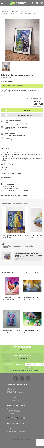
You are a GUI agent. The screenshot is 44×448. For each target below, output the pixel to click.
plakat (21, 195)
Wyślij (29, 367)
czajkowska (15, 195)
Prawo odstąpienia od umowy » (16, 396)
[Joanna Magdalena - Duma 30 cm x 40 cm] (11, 286)
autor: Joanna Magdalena (11, 299)
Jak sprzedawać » (11, 391)
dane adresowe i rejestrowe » (15, 431)
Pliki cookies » (10, 413)
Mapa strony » (10, 388)
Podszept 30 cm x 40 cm (32, 330)
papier (25, 195)
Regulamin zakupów (7, 186)
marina (10, 195)
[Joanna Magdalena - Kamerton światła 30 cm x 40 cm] (32, 286)
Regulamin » (10, 408)
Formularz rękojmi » (12, 400)
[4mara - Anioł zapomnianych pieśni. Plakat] (11, 319)
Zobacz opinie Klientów (22, 356)
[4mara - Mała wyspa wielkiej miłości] (15, 220)
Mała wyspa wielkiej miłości (12, 235)
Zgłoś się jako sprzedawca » (15, 392)
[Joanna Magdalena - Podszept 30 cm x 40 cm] (32, 319)
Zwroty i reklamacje (7, 184)
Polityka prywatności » (13, 411)
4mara (6, 195)
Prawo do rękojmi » (12, 397)
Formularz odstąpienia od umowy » (17, 399)
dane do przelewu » (12, 433)
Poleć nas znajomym (15, 364)
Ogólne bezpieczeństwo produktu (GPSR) (14, 190)
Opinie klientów (8, 246)
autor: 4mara (7, 237)
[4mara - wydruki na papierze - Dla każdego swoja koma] (22, 40)
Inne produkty (7, 203)
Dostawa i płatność (7, 182)
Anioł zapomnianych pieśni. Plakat (14, 330)
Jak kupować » (10, 389)
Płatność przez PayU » (13, 410)
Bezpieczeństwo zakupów (9, 188)
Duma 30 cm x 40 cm (10, 298)
